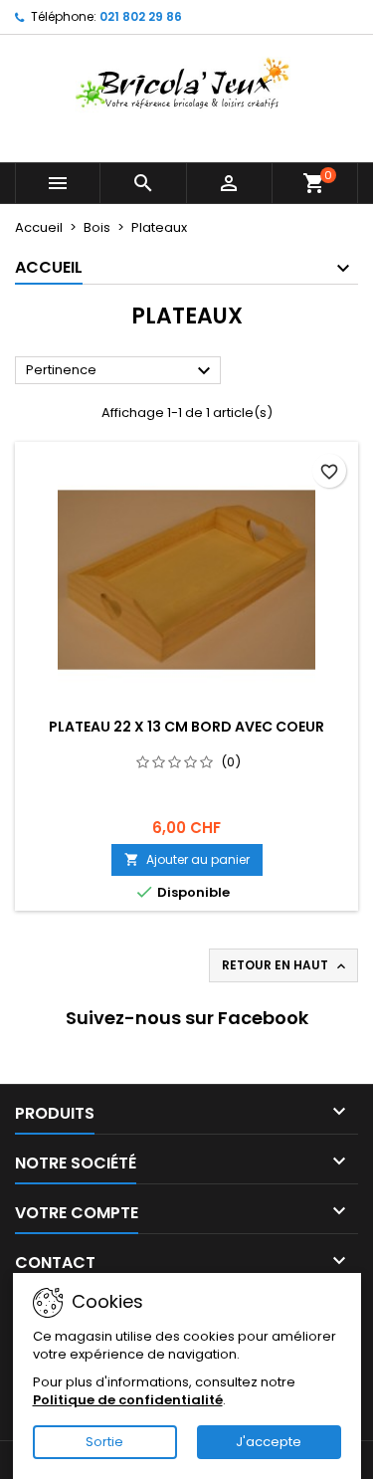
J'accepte (268, 1441)
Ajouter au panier (187, 859)
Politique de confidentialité (128, 1399)
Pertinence (121, 371)
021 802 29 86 (140, 16)
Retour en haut (285, 965)
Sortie (104, 1441)
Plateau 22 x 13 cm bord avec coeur (186, 727)
